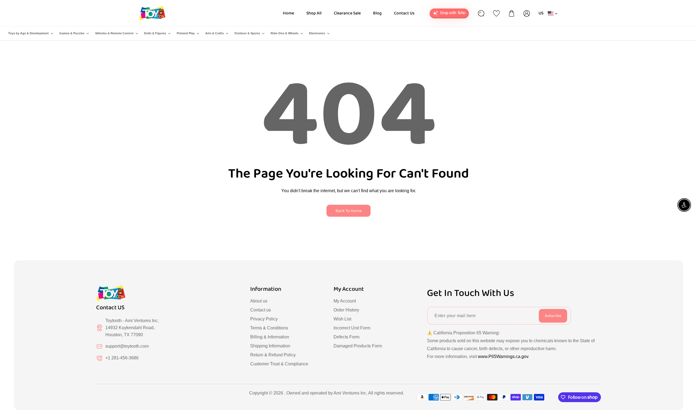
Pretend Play (186, 33)
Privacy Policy (264, 319)
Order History (346, 310)
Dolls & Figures (155, 33)
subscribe (553, 316)
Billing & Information (269, 337)
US (541, 13)
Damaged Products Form (358, 346)
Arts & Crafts (214, 33)
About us (258, 301)
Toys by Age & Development (28, 33)
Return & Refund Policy (273, 355)
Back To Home (348, 210)
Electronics (317, 33)
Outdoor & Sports (247, 33)
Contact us (260, 310)
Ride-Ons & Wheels (284, 33)
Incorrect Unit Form (352, 328)
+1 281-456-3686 (122, 358)
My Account (345, 301)
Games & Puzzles (71, 33)
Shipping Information (270, 346)
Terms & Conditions (269, 328)
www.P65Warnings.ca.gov (503, 356)
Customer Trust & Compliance (279, 364)
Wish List (342, 319)
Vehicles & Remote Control (114, 33)
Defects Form (346, 337)
